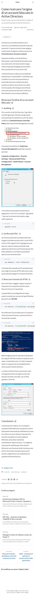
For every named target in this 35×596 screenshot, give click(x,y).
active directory (15, 472)
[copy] (33, 223)
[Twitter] (9, 479)
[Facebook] (11, 479)
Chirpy (26, 592)
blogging (6, 468)
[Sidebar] (2, 2)
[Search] (33, 2)
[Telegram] (14, 479)
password (24, 472)
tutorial (11, 468)
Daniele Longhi (7, 29)
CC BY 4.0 (19, 483)
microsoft (6, 472)
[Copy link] (17, 479)
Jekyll (18, 592)
